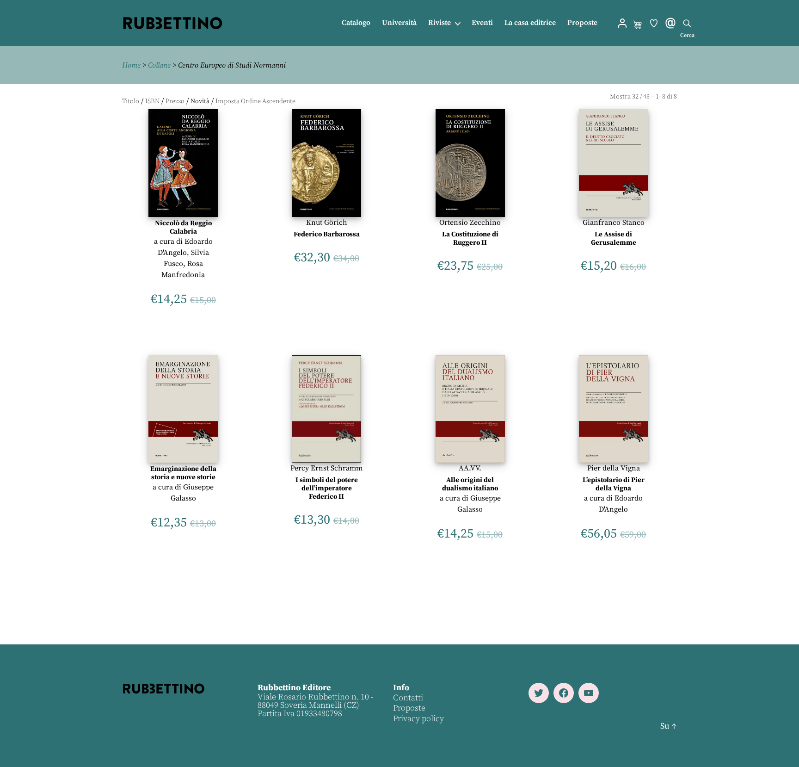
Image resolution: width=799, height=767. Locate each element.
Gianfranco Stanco (614, 222)
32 (635, 97)
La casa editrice (530, 23)
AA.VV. (470, 468)
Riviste (439, 23)
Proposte (582, 23)
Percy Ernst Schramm (326, 468)
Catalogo (356, 23)
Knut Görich (326, 222)
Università (399, 23)
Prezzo (175, 101)
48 (646, 97)
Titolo (130, 101)
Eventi (482, 23)
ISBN (152, 101)
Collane (159, 65)
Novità (200, 101)
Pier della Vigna (613, 468)
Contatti (408, 698)
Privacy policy (418, 718)
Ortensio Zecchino (470, 222)
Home (131, 65)
